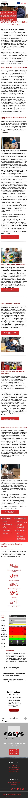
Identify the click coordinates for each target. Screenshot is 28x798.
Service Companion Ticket (14, 782)
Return (2, 623)
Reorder (3, 639)
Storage (3, 620)
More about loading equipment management (9, 418)
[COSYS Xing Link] (20, 789)
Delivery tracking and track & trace (10, 333)
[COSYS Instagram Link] (12, 789)
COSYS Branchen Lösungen (9, 719)
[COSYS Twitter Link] (18, 789)
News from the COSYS (14, 771)
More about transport (9, 237)
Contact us (14, 710)
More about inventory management (10, 512)
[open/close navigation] (25, 718)
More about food (9, 289)
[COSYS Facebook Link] (15, 789)
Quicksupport (14, 784)
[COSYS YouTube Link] (23, 789)
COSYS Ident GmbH (14, 769)
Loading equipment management (4, 634)
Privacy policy (6, 795)
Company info (14, 765)
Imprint (4, 794)
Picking (3, 625)
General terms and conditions (14, 794)
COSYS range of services (14, 767)
